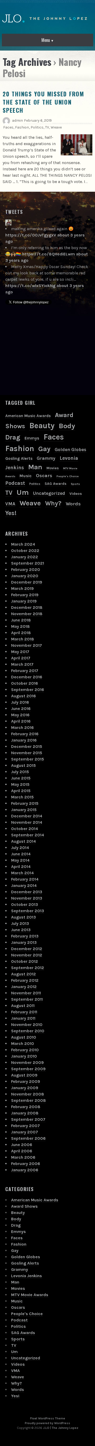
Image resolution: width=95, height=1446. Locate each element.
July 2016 (20, 702)
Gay (44, 449)
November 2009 (27, 1062)
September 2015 (27, 759)
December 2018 (26, 607)
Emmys (32, 438)
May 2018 (20, 626)
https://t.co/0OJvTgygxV (30, 235)
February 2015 (25, 803)
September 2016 (27, 689)
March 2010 (22, 1043)
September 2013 (27, 910)
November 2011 (26, 992)
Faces (8, 127)
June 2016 (21, 708)
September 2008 (28, 1100)
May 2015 (20, 784)
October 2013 (24, 904)
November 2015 (26, 752)
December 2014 (26, 815)
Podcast (15, 483)
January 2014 (24, 885)
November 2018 (26, 613)
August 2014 (23, 841)
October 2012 (24, 961)
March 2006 (23, 1157)
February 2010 (25, 1049)
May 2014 (20, 860)
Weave (56, 127)
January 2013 (24, 942)
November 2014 (26, 822)
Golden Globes (70, 449)
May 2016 (20, 714)
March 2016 (22, 727)
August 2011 (23, 1005)
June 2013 (21, 929)
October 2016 (24, 683)
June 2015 (21, 778)
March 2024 (23, 544)
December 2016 (26, 676)
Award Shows (24, 1206)
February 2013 (25, 936)
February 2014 (25, 879)
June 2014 (21, 853)
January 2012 (24, 986)
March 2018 (22, 638)
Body (67, 426)
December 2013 (26, 891)
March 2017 (22, 664)
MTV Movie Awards (29, 1294)
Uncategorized (49, 493)
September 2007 (28, 1119)
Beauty (42, 425)
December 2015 (26, 746)
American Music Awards (28, 415)
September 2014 (27, 834)
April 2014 (21, 866)
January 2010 (24, 1056)
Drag (12, 437)
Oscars (44, 475)
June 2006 (21, 1144)
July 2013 (20, 923)
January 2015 (24, 809)
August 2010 (23, 1037)
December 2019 (26, 582)
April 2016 (21, 721)
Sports (75, 484)
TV (47, 127)
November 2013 (26, 898)
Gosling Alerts (18, 458)
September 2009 (28, 1068)
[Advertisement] (44, 352)
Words (73, 504)
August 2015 (23, 765)
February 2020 (25, 569)
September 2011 (27, 999)
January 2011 (23, 1018)
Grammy (46, 458)
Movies (52, 468)
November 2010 (26, 1024)
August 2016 (23, 695)
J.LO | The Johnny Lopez (60, 1428)
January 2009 (24, 1087)
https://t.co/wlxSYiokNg (30, 285)
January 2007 (24, 1131)
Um (23, 492)
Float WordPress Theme (47, 1418)
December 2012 (26, 948)
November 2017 (26, 645)
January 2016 (24, 740)
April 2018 (21, 632)
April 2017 (20, 657)
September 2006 (28, 1138)
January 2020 (24, 575)
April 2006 (21, 1150)
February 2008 (25, 1106)
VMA (10, 503)
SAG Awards (55, 483)
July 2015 (20, 771)
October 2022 (25, 550)
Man (35, 467)
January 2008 (25, 1113)
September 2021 (27, 563)
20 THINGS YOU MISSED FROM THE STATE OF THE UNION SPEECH (43, 102)
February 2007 (25, 1125)
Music (26, 475)
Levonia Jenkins (26, 1275)
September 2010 (27, 1030)
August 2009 (24, 1075)
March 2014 (22, 872)
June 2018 (21, 620)
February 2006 (25, 1163)
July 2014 (20, 847)
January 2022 (24, 556)
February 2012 (25, 980)
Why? (53, 503)
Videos (75, 493)
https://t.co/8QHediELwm (48, 253)
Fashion (22, 127)
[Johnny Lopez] (8, 222)
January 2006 (24, 1169)
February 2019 (25, 594)
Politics (37, 127)
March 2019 (22, 588)
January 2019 (24, 601)
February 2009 (25, 1081)
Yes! (10, 513)
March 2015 (22, 797)
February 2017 (24, 670)
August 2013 (23, 917)
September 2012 (27, 967)
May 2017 (20, 651)
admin (17, 120)
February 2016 (25, 733)
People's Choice (67, 476)
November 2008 (27, 1094)
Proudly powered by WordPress (47, 1423)
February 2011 (24, 1011)
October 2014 (24, 828)
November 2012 (26, 955)
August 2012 (23, 973)
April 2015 (21, 790)
